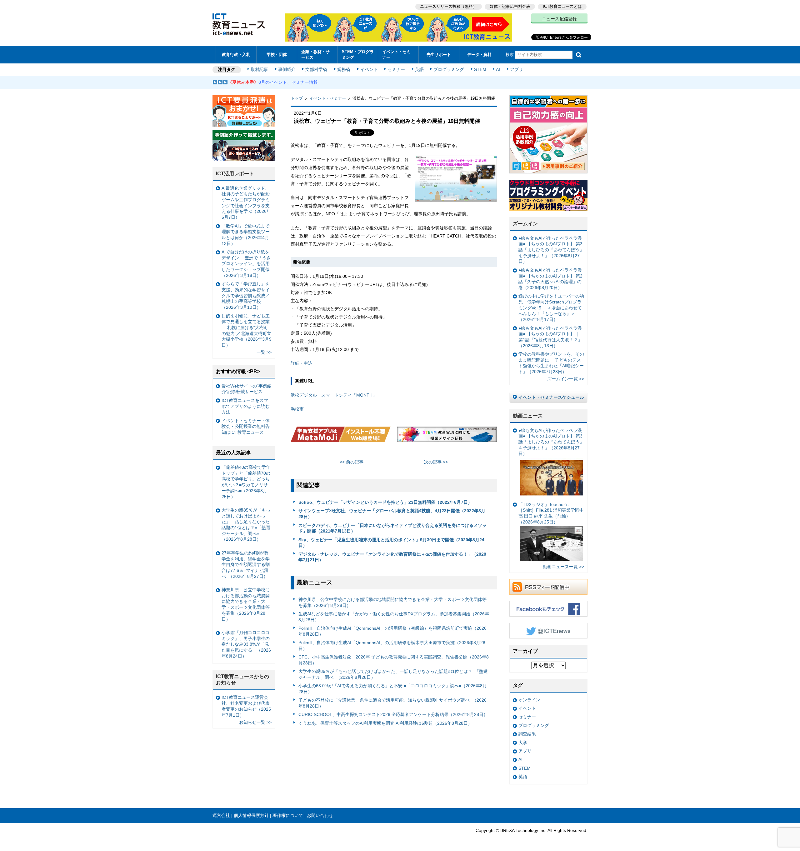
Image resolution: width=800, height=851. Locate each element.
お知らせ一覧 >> (255, 722)
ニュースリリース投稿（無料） (448, 6)
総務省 (343, 69)
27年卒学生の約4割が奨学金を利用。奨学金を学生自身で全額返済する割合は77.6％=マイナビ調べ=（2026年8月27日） (246, 564)
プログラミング (448, 69)
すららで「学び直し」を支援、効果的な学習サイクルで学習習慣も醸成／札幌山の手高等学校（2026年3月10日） (246, 295)
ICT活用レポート (235, 173)
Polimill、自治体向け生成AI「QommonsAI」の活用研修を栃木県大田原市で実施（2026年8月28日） (391, 645)
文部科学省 (316, 69)
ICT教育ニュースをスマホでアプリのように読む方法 (246, 406)
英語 (419, 69)
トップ (297, 98)
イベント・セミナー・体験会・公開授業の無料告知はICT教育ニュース (246, 426)
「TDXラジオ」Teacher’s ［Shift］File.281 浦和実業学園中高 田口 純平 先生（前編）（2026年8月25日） (551, 513)
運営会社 (221, 815)
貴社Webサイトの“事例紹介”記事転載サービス (247, 388)
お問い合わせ (320, 815)
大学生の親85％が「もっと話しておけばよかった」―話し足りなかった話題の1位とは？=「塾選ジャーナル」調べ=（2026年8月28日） (393, 674)
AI (498, 69)
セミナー (396, 69)
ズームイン (525, 223)
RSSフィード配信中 (548, 587)
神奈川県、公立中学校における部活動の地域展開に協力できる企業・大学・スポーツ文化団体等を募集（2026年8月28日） (392, 602)
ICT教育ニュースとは (562, 6)
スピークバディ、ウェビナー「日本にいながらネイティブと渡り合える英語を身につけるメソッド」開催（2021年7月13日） (392, 528)
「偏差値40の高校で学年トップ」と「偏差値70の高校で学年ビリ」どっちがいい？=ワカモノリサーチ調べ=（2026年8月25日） (246, 482)
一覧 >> (264, 352)
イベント (369, 69)
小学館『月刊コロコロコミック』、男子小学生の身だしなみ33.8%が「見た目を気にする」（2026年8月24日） (246, 644)
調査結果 (527, 733)
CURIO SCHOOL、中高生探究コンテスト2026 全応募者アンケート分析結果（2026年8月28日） (393, 714)
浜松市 (297, 408)
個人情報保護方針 (251, 815)
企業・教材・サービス (315, 54)
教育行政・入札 (236, 54)
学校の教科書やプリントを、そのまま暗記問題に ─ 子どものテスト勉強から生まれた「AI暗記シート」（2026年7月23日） (551, 363)
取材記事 (259, 69)
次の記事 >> (436, 461)
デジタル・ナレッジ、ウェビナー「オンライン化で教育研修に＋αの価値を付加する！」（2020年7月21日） (392, 557)
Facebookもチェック (548, 609)
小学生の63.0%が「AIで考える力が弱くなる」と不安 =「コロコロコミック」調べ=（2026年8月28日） (392, 688)
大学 (522, 742)
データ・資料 (479, 54)
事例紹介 (287, 69)
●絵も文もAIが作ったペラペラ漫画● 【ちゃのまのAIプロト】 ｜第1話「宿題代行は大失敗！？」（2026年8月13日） (550, 337)
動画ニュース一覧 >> (563, 566)
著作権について (287, 815)
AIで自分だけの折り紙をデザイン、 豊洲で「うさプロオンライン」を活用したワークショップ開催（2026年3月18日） (246, 263)
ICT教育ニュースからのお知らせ (242, 680)
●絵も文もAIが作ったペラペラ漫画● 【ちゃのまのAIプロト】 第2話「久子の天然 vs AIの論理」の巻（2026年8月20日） (550, 279)
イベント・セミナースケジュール (551, 397)
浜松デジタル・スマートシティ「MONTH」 (334, 395)
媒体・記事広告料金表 (510, 6)
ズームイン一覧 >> (565, 378)
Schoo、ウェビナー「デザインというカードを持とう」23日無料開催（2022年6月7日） (385, 502)
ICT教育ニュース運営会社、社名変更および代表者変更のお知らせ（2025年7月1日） (246, 706)
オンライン (529, 699)
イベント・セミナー (396, 54)
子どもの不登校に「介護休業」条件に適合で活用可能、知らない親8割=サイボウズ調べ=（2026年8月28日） (392, 703)
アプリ (516, 69)
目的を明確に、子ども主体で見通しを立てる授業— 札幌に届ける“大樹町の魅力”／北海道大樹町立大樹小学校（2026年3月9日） (247, 330)
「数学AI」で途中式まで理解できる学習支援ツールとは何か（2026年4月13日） (246, 234)
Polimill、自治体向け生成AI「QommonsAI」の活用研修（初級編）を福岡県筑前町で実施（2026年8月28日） (392, 631)
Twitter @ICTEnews (548, 630)
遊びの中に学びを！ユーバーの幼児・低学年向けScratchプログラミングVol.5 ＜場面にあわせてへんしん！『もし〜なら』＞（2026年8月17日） (551, 307)
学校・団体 (277, 54)
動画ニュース (528, 415)
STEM (480, 69)
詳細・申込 (301, 363)
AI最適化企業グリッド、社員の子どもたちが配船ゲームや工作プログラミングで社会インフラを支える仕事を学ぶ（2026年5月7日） (246, 203)
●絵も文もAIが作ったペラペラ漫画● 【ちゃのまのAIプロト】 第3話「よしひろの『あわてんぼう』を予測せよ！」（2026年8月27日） (551, 250)
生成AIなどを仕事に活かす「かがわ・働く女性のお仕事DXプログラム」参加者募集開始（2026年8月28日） (393, 616)
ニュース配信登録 (559, 18)
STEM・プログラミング (358, 54)
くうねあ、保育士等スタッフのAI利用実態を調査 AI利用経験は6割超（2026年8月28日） (385, 723)
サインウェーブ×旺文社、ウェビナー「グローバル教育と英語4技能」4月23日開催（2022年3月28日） (391, 513)
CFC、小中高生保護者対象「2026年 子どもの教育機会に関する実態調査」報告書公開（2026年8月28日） (393, 659)
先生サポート (439, 54)
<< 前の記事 (351, 461)
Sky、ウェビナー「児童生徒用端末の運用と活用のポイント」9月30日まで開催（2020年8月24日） (391, 542)
